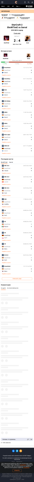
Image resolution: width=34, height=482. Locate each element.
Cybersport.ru (13, 479)
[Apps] (25, 2)
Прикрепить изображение (27, 439)
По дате (3, 288)
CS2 (8, 6)
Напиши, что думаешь (9, 439)
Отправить (31, 439)
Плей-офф (17, 33)
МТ (13, 6)
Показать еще (17, 278)
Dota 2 (3, 6)
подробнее (23, 465)
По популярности (12, 288)
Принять (17, 470)
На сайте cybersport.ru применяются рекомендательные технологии (17, 458)
